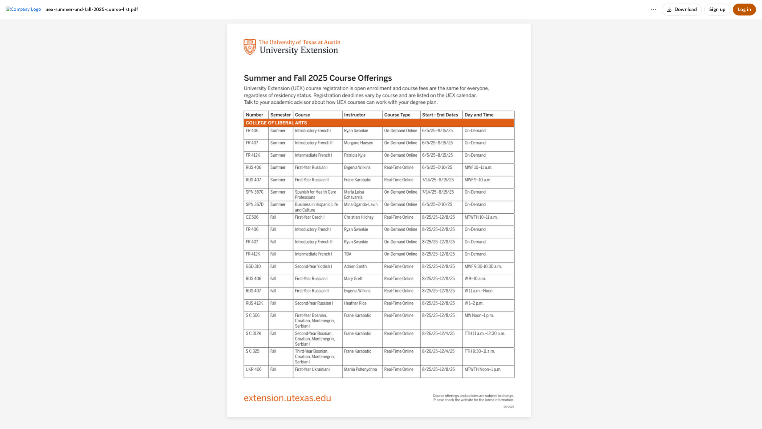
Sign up (717, 9)
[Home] (23, 9)
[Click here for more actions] (653, 9)
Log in (744, 9)
